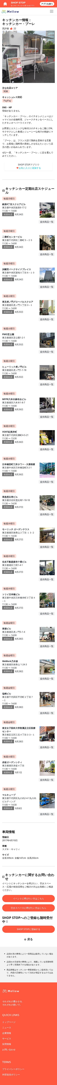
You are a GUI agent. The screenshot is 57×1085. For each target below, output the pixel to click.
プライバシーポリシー (13, 1069)
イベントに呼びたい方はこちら (28, 898)
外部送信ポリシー (11, 1074)
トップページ (8, 1022)
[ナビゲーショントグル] (51, 11)
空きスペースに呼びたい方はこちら (28, 907)
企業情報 (6, 1033)
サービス (6, 1038)
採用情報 (6, 1044)
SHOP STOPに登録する (28, 929)
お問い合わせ (8, 1049)
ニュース (6, 1027)
